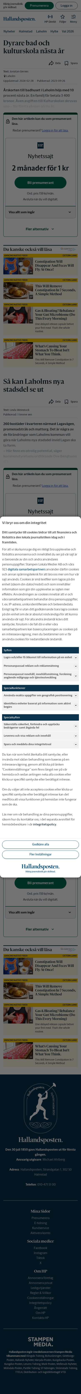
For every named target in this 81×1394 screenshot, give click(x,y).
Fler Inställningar (40, 854)
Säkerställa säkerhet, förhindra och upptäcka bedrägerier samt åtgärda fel (32, 725)
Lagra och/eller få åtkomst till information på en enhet (38, 657)
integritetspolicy (44, 824)
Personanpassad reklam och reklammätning (31, 666)
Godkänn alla (40, 844)
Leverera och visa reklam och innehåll (27, 735)
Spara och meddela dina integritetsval (27, 744)
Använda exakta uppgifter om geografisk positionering (38, 695)
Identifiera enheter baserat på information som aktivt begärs (37, 705)
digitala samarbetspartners (26, 569)
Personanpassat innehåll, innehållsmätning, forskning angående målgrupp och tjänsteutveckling (37, 675)
